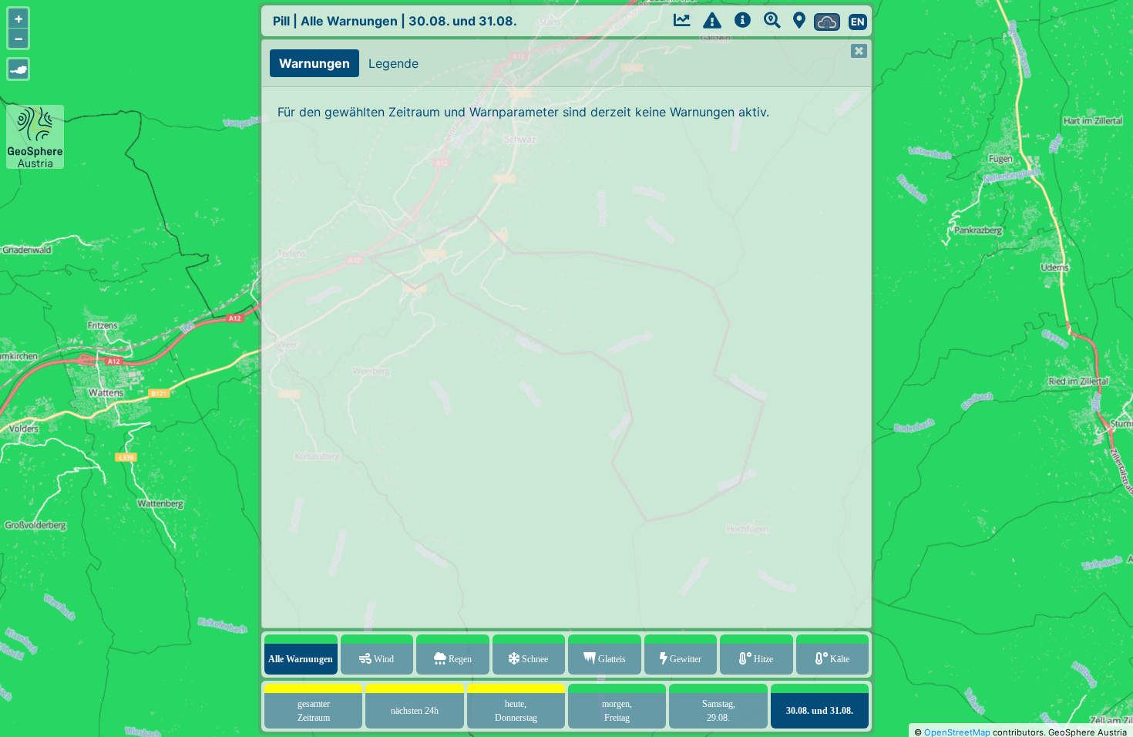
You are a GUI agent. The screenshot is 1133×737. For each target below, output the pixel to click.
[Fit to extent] (18, 69)
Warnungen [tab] (314, 63)
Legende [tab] (393, 63)
